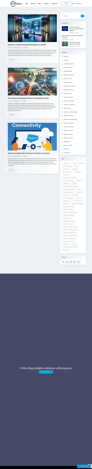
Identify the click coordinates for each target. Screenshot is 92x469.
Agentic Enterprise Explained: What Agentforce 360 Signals (72, 36)
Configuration (78, 172)
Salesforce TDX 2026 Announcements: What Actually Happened (76, 28)
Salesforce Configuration (69, 104)
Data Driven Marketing (68, 180)
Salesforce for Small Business (70, 119)
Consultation (66, 174)
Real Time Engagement (68, 198)
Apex (74, 163)
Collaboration (75, 169)
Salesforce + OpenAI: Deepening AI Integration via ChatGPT (27, 45)
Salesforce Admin (68, 93)
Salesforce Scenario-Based (69, 238)
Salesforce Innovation (69, 123)
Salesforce (65, 203)
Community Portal (67, 172)
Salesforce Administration (77, 203)
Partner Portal (66, 195)
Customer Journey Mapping (69, 177)
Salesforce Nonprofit (68, 130)
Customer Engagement (69, 63)
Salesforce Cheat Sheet (68, 206)
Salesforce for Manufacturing (70, 112)
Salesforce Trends (68, 145)
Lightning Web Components (70, 86)
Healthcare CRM (67, 82)
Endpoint (75, 183)
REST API (79, 198)
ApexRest (81, 163)
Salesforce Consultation (68, 215)
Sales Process (66, 244)
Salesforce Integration (69, 126)
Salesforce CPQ (67, 108)
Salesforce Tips (67, 141)
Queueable (75, 195)
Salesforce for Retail (68, 115)
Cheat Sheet (66, 169)
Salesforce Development (68, 221)
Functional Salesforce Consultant (70, 186)
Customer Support (68, 67)
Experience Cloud (68, 78)
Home (26, 3)
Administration (66, 163)
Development (66, 183)
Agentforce (66, 56)
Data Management (68, 71)
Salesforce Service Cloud (69, 241)
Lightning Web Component (69, 189)
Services (32, 3)
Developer (79, 180)
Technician (66, 149)
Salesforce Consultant (68, 209)
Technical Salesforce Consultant (70, 247)
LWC (79, 189)
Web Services (66, 250)
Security (75, 244)
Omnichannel (80, 192)
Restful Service (66, 200)
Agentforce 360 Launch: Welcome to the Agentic (74, 43)
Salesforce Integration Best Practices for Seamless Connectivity (29, 153)
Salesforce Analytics (68, 97)
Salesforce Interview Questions (70, 226)
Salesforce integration (68, 224)
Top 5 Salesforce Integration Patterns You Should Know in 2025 (28, 98)
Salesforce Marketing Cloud (69, 232)
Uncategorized (67, 152)
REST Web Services (77, 200)
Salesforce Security (68, 134)
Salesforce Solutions (68, 138)
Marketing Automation (69, 89)
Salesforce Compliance (69, 100)
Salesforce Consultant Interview (70, 212)
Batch (76, 166)
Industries (46, 3)
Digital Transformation (69, 75)
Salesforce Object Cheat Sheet (70, 235)
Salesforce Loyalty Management (70, 229)
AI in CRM (66, 60)
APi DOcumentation (67, 166)
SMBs (39, 3)
